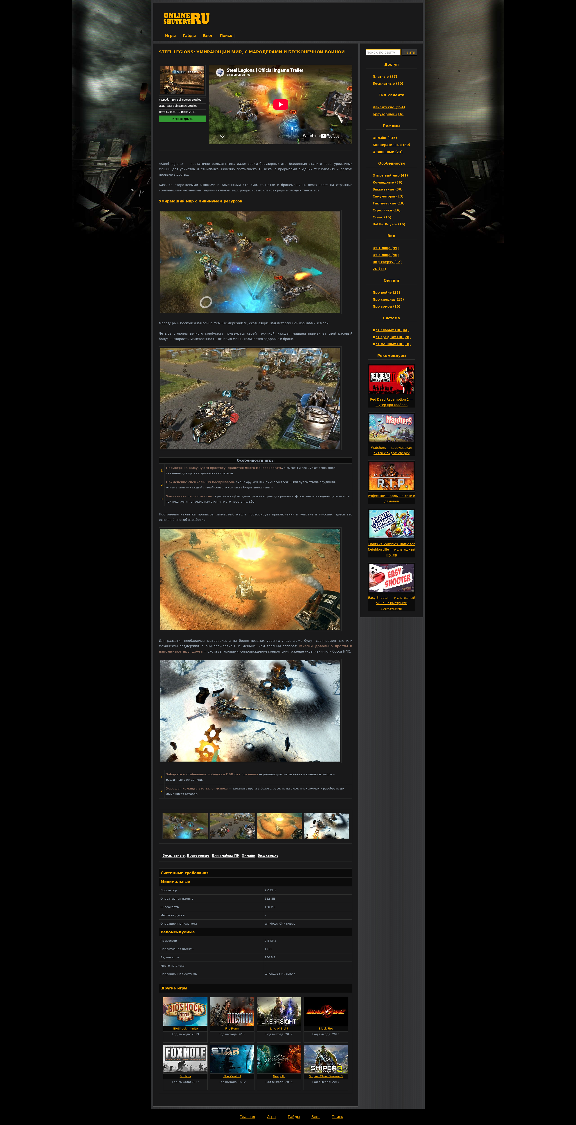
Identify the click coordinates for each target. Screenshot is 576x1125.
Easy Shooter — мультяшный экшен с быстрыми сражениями (391, 603)
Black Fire (326, 1028)
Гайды (189, 35)
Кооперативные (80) (391, 145)
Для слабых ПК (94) (391, 330)
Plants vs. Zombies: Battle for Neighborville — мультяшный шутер (391, 549)
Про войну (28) (386, 292)
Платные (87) (385, 76)
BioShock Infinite (185, 1028)
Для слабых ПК (225, 855)
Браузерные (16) (388, 114)
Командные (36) (387, 182)
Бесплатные (173, 855)
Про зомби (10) (386, 306)
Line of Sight (279, 1028)
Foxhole (185, 1076)
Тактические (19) (389, 203)
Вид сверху (268, 855)
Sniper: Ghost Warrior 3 (326, 1076)
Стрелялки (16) (386, 210)
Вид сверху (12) (387, 262)
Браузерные (198, 855)
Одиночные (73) (388, 152)
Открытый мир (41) (390, 175)
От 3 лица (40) (386, 255)
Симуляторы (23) (388, 196)
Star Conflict (232, 1076)
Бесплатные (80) (388, 83)
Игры (170, 35)
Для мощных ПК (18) (392, 344)
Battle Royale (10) (389, 224)
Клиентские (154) (389, 107)
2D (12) (379, 269)
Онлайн (248, 855)
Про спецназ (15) (388, 299)
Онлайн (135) (385, 138)
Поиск (226, 35)
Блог (208, 35)
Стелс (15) (382, 217)
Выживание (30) (388, 189)
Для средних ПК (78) (392, 337)
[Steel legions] (185, 838)
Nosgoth (279, 1076)
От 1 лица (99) (386, 248)
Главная (247, 1117)
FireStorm (232, 1028)
